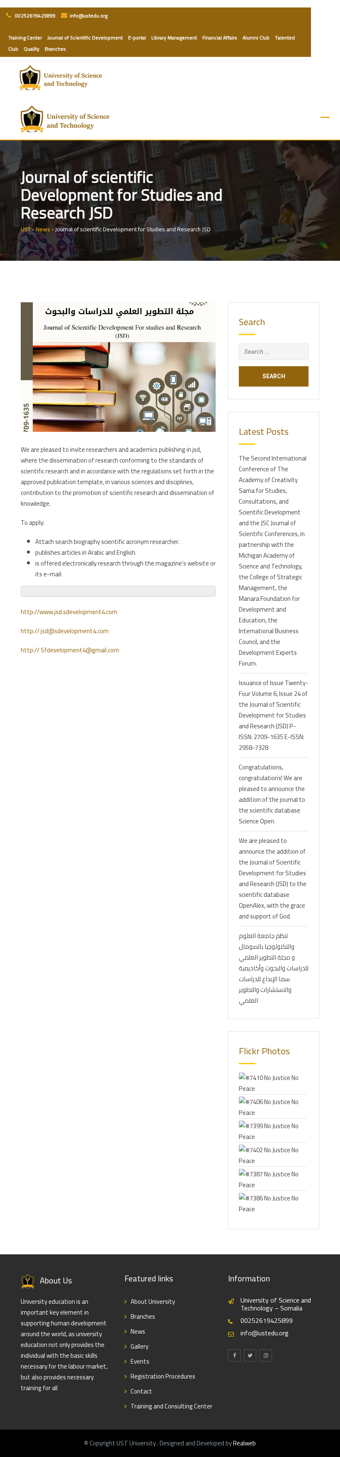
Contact (141, 1391)
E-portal (137, 37)
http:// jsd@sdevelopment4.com (65, 631)
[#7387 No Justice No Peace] (272, 1179)
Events (140, 1361)
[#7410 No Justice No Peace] (272, 1082)
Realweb (244, 1443)
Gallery (139, 1346)
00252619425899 (35, 15)
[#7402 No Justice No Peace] (272, 1154)
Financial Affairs (219, 37)
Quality (31, 49)
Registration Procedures (163, 1376)
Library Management (174, 37)
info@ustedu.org (88, 15)
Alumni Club (256, 37)
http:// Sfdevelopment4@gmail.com (70, 650)
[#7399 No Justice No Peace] (272, 1130)
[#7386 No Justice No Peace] (272, 1203)
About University (153, 1301)
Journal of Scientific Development (85, 37)
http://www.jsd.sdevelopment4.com (69, 612)
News (138, 1331)
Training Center (25, 37)
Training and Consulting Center (171, 1406)
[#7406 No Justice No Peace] (272, 1106)
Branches (55, 49)
